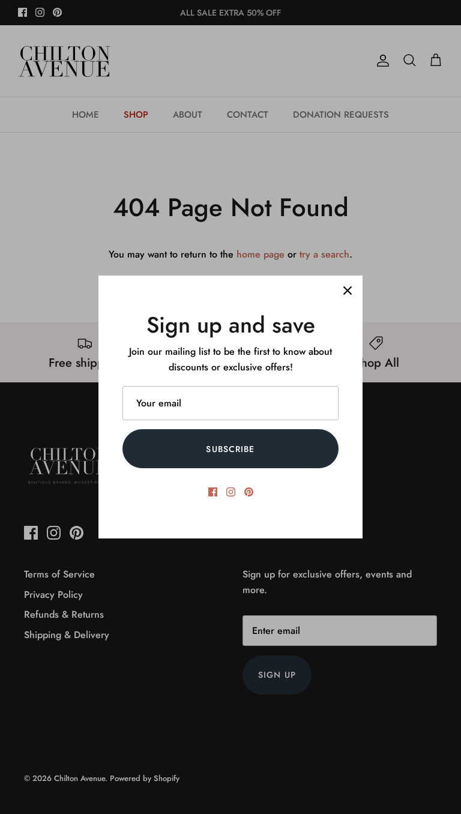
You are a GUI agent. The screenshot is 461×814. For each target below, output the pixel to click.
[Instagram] (230, 491)
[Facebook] (212, 491)
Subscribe (230, 449)
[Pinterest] (248, 491)
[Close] (347, 290)
